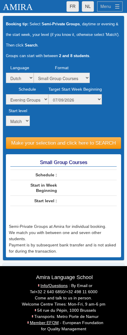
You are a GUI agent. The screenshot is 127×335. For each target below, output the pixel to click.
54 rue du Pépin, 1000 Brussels (66, 310)
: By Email (63, 285)
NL (88, 6)
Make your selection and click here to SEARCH (63, 143)
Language (19, 67)
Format (62, 67)
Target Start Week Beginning (75, 89)
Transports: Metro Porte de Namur (66, 316)
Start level (18, 110)
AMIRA (18, 7)
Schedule (27, 89)
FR (73, 6)
